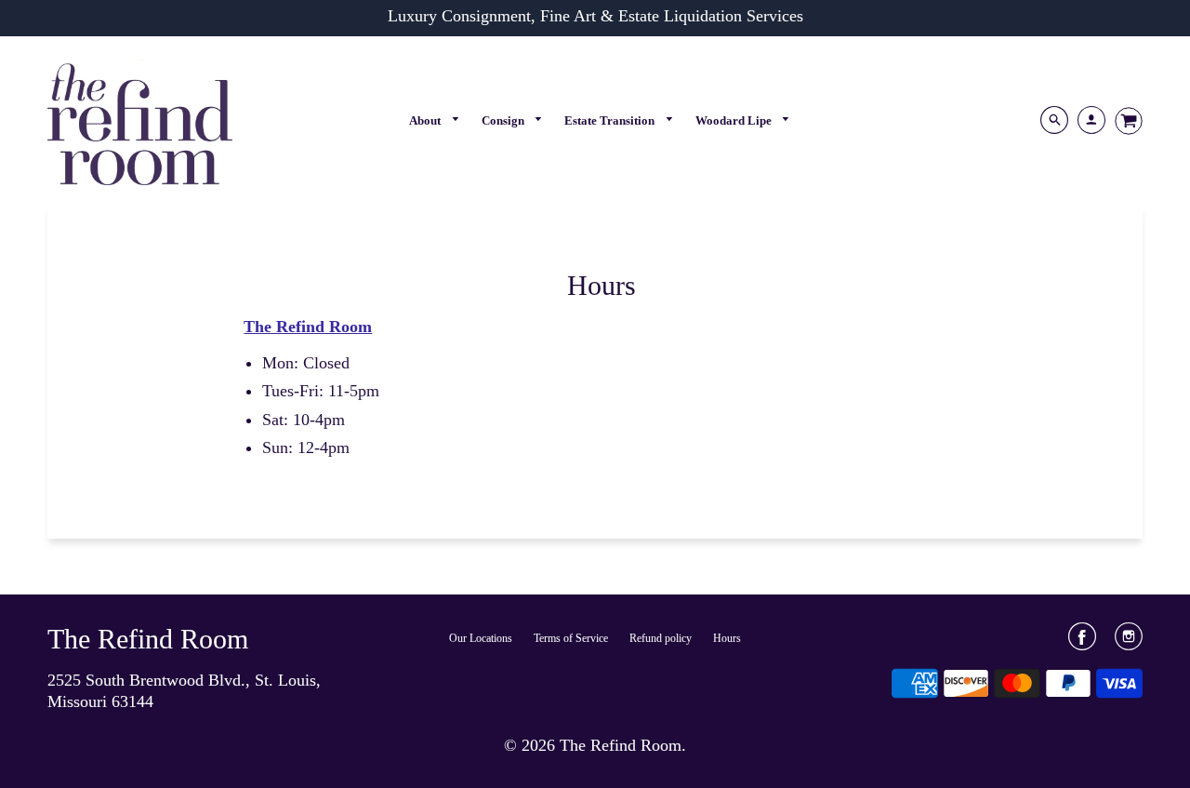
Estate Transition (610, 120)
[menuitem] (434, 120)
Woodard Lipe (734, 120)
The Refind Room (147, 638)
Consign (504, 120)
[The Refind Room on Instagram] (1129, 643)
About (426, 120)
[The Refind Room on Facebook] (1082, 643)
